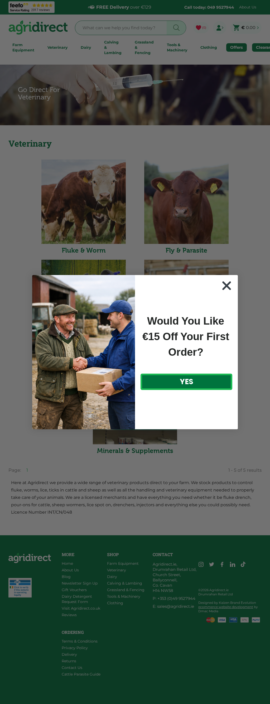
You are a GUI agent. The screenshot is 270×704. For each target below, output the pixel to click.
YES (186, 382)
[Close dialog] (226, 285)
